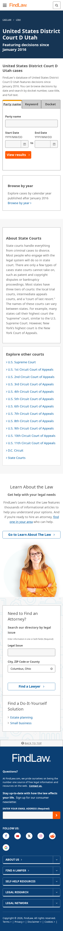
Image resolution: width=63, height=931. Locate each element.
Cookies (49, 921)
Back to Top (33, 743)
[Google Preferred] (6, 847)
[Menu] (4, 5)
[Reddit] (52, 836)
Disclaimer (33, 921)
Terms (6, 921)
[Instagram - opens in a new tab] (40, 836)
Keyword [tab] (31, 104)
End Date (43, 135)
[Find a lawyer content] (56, 870)
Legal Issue (15, 645)
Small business (21, 723)
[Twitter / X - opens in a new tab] (29, 836)
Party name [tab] (12, 104)
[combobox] (31, 652)
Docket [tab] (51, 104)
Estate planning (21, 717)
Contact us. (35, 785)
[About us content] (56, 859)
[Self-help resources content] (56, 881)
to (31, 143)
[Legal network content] (56, 903)
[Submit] (56, 815)
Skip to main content (31, 4)
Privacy (19, 921)
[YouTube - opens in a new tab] (17, 836)
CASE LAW (7, 19)
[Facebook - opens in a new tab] (6, 836)
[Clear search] (51, 668)
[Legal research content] (56, 892)
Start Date (13, 135)
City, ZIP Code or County (24, 662)
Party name (13, 116)
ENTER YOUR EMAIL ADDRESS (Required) (26, 808)
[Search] (56, 5)
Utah (18, 19)
